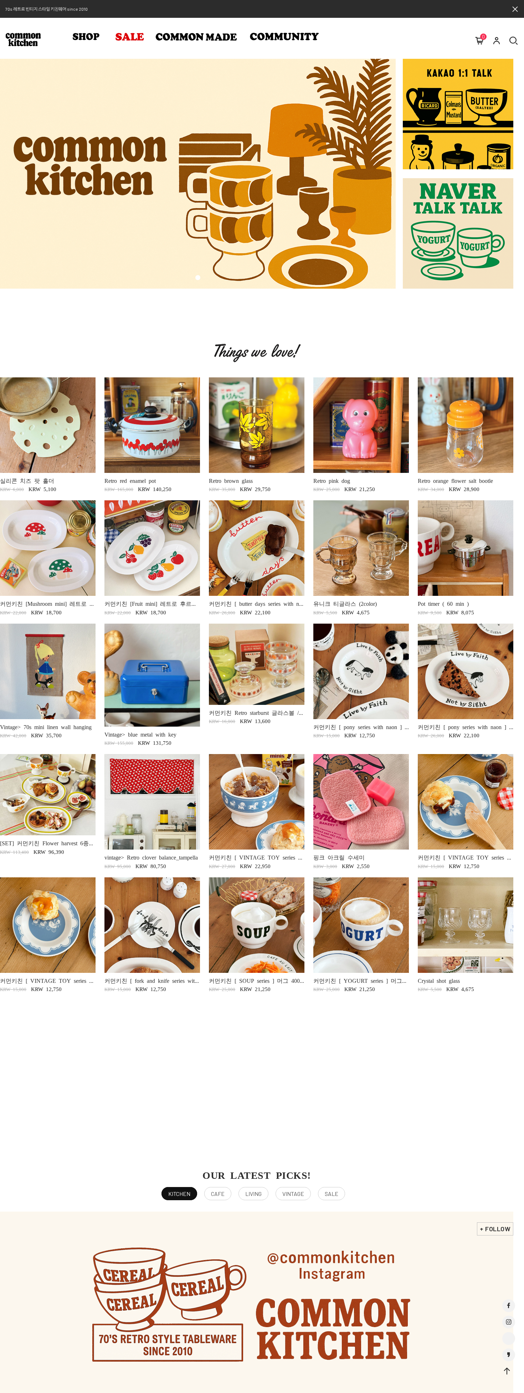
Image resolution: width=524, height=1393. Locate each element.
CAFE (218, 1193)
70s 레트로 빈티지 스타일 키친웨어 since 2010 (46, 8)
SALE (331, 1193)
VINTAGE (293, 1193)
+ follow (495, 1229)
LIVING (253, 1193)
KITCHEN (179, 1193)
